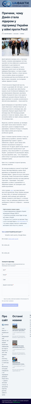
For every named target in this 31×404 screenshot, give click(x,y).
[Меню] (28, 3)
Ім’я (4, 270)
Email (5, 274)
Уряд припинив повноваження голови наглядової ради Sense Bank (18, 365)
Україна (22, 33)
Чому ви (4, 231)
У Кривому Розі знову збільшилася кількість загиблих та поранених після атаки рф (18, 348)
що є (12, 190)
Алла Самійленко (17, 332)
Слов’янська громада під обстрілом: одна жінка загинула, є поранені (18, 330)
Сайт (4, 279)
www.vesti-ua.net (13, 239)
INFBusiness (16, 402)
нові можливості (22, 221)
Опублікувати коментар (10, 305)
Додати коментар (8, 285)
